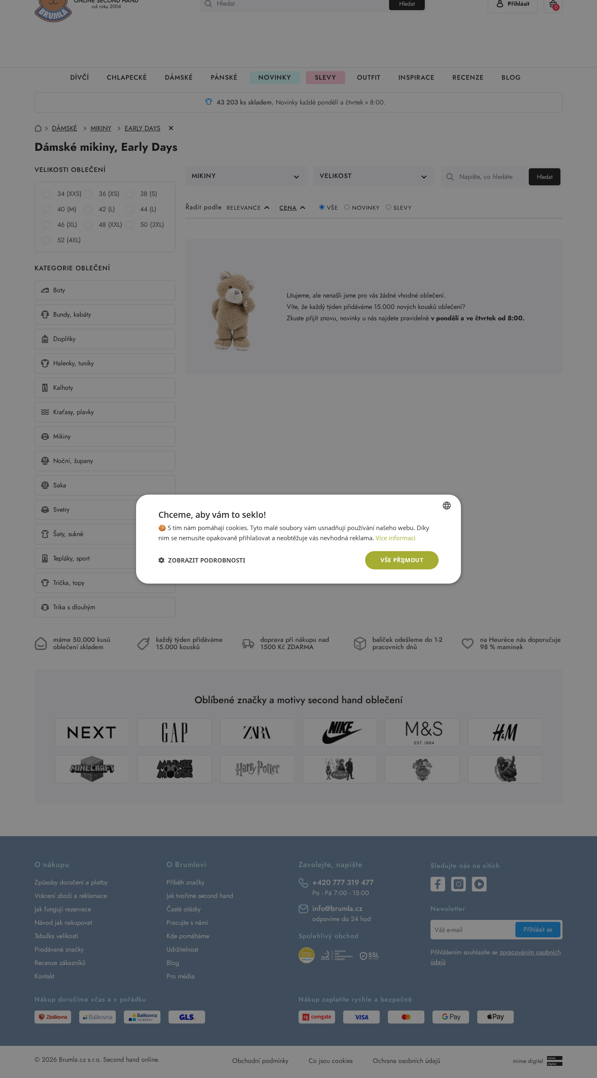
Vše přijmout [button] (402, 560)
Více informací (395, 538)
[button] (201, 560)
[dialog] (298, 539)
